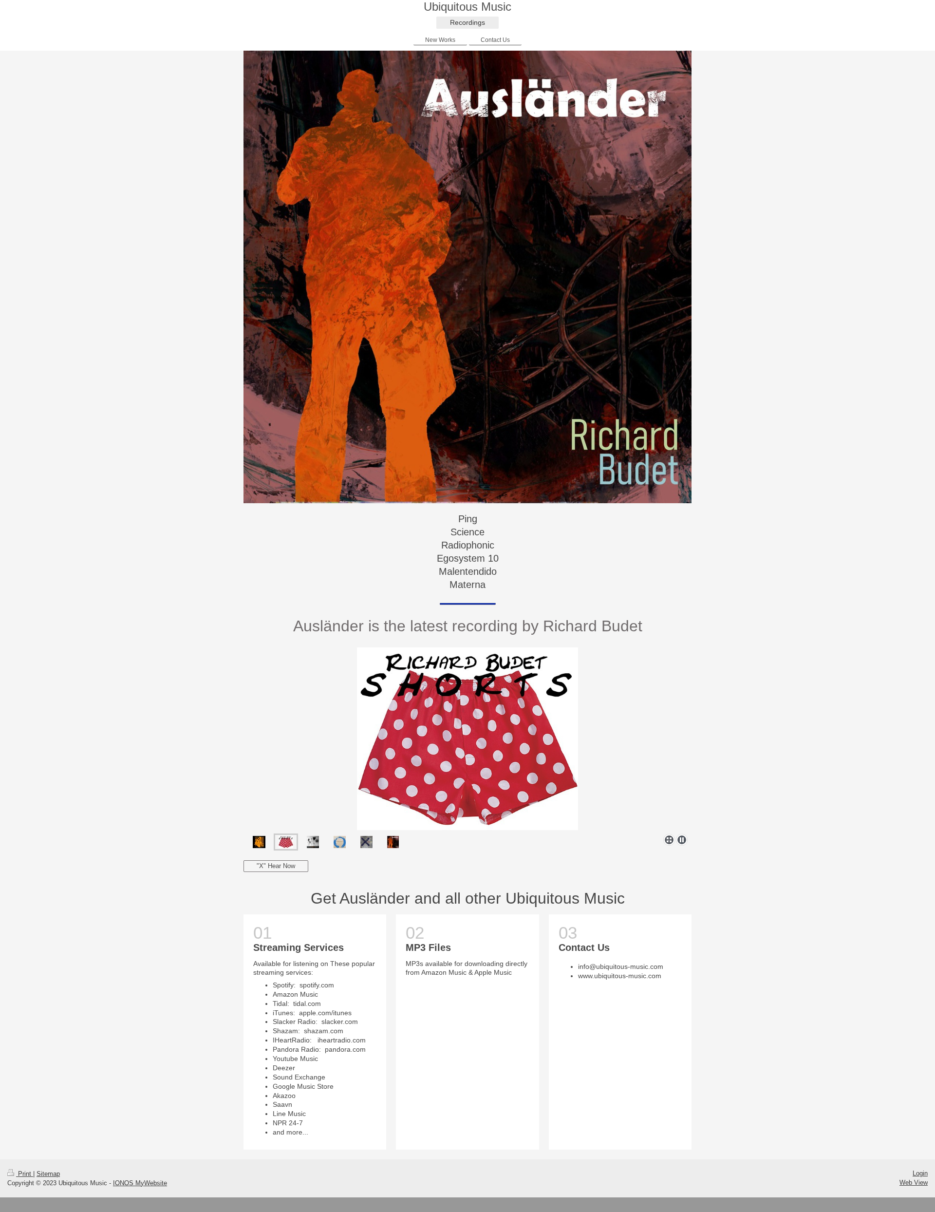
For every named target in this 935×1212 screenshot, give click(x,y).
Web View (913, 1182)
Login (920, 1173)
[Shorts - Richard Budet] (467, 738)
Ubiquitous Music (467, 6)
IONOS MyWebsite (140, 1183)
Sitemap (48, 1173)
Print (24, 1173)
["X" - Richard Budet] (366, 842)
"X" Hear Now (276, 866)
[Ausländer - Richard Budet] (393, 842)
